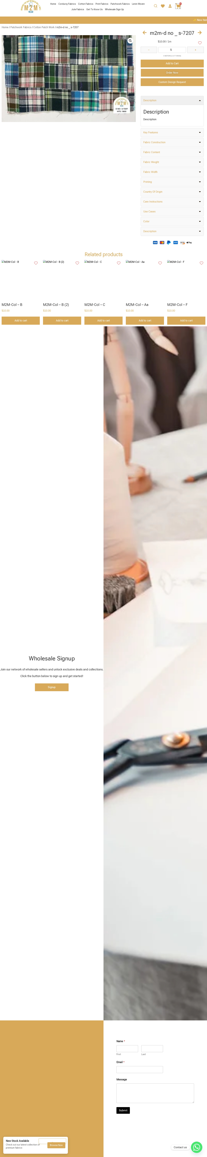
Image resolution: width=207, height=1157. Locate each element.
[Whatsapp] (196, 1147)
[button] (130, 41)
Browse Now (56, 1145)
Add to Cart (172, 63)
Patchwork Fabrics (120, 4)
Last (143, 1054)
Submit (123, 1110)
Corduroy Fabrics (67, 4)
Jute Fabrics (77, 9)
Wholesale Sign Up (114, 9)
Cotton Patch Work (43, 27)
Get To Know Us (94, 9)
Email (120, 1062)
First (118, 1054)
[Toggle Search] (156, 6)
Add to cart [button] (21, 320)
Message (121, 1079)
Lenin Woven (138, 4)
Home (53, 4)
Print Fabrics (102, 4)
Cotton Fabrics (85, 4)
